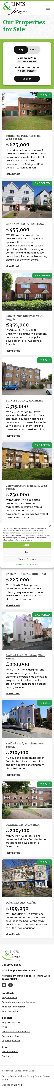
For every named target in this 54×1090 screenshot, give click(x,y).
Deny (27, 552)
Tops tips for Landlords (13, 1006)
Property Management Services (18, 1002)
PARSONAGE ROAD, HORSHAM (26, 573)
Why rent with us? (11, 1022)
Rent (33, 49)
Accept (27, 545)
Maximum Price (27, 57)
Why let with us (9, 997)
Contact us (7, 1056)
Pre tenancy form (11, 1036)
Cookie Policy (20, 564)
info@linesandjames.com (22, 970)
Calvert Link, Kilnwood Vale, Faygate (24, 317)
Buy (21, 49)
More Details (13, 174)
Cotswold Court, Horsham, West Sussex (26, 487)
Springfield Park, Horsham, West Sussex (23, 137)
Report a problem (11, 1040)
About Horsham (10, 1051)
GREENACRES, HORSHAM (22, 824)
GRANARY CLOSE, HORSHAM (25, 223)
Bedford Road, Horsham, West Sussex (25, 657)
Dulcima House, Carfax (21, 902)
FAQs (4, 1026)
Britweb (18, 1084)
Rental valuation (10, 1011)
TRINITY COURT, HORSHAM (24, 400)
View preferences (27, 559)
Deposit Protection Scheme (16, 1031)
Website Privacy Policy (29, 1076)
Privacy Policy (32, 564)
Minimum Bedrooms (27, 67)
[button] (50, 525)
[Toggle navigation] (48, 8)
